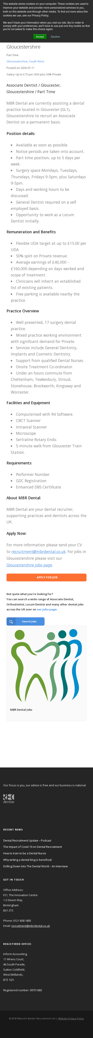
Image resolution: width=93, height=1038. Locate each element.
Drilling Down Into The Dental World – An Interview (35, 866)
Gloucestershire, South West (25, 61)
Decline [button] (55, 36)
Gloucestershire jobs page (29, 565)
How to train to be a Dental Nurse (24, 853)
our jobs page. (47, 609)
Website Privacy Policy (71, 1018)
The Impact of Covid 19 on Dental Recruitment (32, 847)
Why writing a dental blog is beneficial (27, 860)
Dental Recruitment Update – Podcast (27, 840)
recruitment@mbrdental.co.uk (38, 551)
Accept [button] (40, 36)
